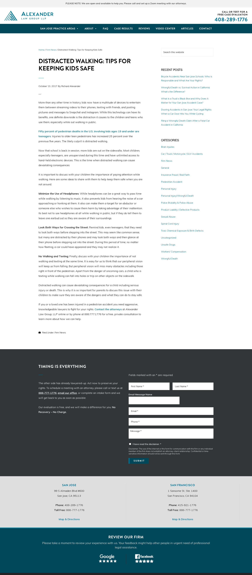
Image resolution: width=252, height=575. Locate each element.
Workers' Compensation (173, 251)
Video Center (165, 28)
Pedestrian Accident (171, 181)
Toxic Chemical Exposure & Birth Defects (182, 230)
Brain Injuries (167, 146)
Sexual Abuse (168, 216)
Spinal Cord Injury (170, 223)
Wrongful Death (169, 258)
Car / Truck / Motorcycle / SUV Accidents (182, 153)
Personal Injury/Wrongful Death (177, 195)
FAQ (105, 28)
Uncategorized (168, 237)
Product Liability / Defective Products (180, 209)
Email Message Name (140, 394)
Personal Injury (168, 188)
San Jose (69, 485)
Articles (187, 28)
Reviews (144, 28)
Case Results (123, 28)
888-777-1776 (47, 393)
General (165, 167)
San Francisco (182, 485)
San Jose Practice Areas (57, 28)
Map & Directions (69, 519)
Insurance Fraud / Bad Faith (175, 174)
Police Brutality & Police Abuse (177, 202)
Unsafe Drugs (168, 244)
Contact (205, 28)
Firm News (60, 332)
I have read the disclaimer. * (147, 444)
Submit (139, 460)
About (89, 28)
